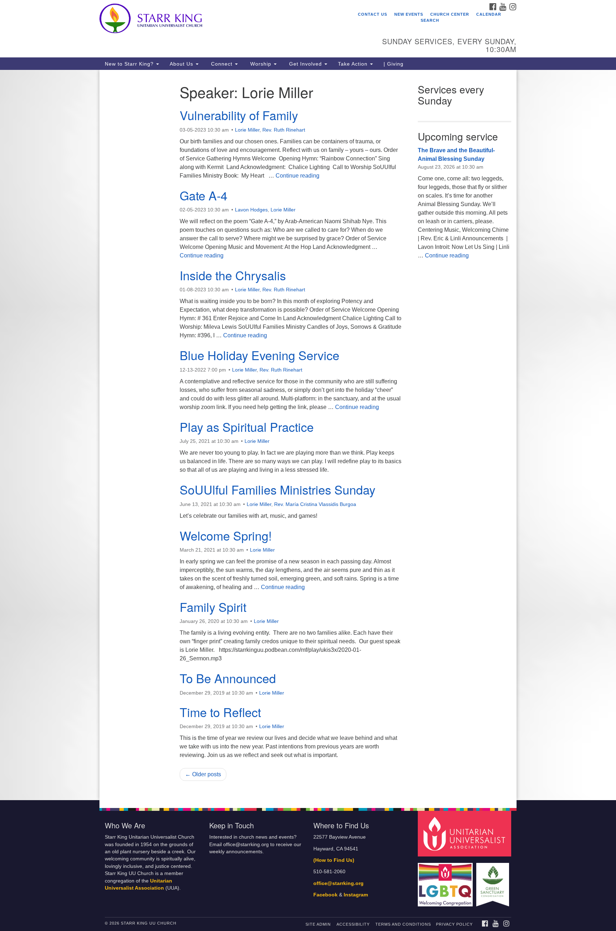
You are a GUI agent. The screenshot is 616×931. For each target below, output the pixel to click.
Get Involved (305, 64)
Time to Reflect (220, 712)
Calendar (488, 14)
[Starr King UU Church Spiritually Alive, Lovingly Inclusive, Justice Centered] (221, 19)
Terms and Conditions (403, 924)
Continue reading (297, 176)
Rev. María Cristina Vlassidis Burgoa (315, 504)
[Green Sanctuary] (493, 881)
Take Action (353, 64)
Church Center (449, 14)
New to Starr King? (130, 64)
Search (430, 20)
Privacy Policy (454, 924)
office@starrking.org (338, 883)
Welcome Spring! (226, 535)
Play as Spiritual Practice (247, 426)
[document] (308, 435)
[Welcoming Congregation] (446, 881)
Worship (260, 64)
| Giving (394, 64)
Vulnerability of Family (239, 115)
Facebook (325, 894)
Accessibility (353, 924)
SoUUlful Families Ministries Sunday (277, 489)
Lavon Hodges (251, 210)
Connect (221, 64)
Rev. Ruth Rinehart (283, 130)
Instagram (356, 894)
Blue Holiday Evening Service (259, 355)
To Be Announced (228, 678)
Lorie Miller (247, 130)
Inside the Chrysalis (233, 275)
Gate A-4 (203, 195)
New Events (408, 14)
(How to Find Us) (333, 860)
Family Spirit (213, 606)
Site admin (318, 924)
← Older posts (203, 774)
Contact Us (372, 14)
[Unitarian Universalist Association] (465, 833)
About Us (182, 64)
